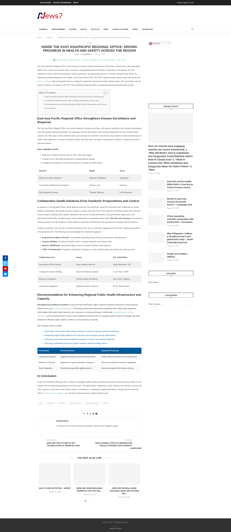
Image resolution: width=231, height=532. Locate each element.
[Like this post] (84, 414)
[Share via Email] (5, 274)
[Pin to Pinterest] (5, 268)
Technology (147, 29)
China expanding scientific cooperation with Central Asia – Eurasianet (180, 219)
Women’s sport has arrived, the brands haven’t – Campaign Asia (179, 202)
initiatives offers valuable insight (55, 393)
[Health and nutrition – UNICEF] (55, 474)
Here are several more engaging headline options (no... (124, 490)
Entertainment (58, 29)
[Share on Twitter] (5, 263)
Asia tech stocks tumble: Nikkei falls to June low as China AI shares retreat (180, 184)
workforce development (63, 308)
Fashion (72, 29)
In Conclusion (50, 108)
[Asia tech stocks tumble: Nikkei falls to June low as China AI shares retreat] (156, 185)
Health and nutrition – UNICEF (55, 488)
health (62, 403)
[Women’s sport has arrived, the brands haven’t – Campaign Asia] (156, 202)
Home (39, 37)
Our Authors (45, 2)
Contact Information (62, 2)
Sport (135, 29)
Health (83, 29)
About (75, 2)
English (156, 43)
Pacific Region (75, 403)
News (106, 29)
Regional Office (92, 403)
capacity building (43, 81)
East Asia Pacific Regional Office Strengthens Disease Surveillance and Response (74, 97)
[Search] (192, 29)
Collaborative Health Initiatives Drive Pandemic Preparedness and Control (72, 101)
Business (43, 29)
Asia (41, 403)
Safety (106, 403)
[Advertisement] (145, 15)
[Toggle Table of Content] (104, 93)
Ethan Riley (86, 54)
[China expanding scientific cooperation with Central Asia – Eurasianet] (156, 220)
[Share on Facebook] (5, 258)
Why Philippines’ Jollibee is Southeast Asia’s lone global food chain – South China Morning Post (180, 238)
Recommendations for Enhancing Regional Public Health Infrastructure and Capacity (76, 104)
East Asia (51, 403)
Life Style (95, 29)
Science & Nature (120, 29)
